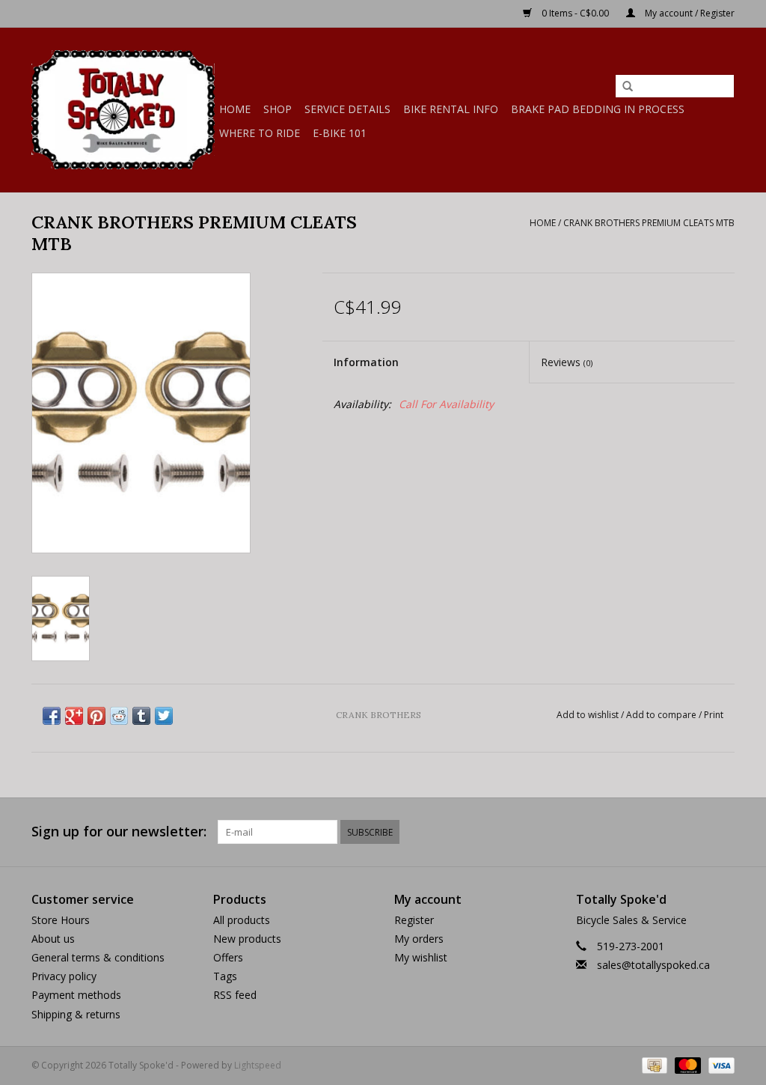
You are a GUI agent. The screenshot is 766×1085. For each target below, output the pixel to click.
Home (235, 109)
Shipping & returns (75, 1014)
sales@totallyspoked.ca (653, 965)
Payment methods (76, 995)
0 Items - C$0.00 (575, 13)
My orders (419, 938)
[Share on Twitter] (164, 716)
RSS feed (235, 995)
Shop (277, 109)
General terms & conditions (98, 957)
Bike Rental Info (450, 109)
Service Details (347, 109)
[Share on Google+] (74, 716)
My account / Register (689, 13)
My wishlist (420, 957)
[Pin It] (96, 716)
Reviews (566, 362)
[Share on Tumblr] (141, 716)
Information (366, 362)
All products (241, 920)
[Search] (627, 87)
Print (713, 714)
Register (414, 920)
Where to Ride (259, 133)
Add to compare (662, 714)
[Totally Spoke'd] (123, 109)
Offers (228, 957)
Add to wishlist (588, 714)
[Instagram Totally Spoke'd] (723, 832)
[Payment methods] (653, 1064)
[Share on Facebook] (52, 716)
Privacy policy (63, 976)
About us (53, 938)
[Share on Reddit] (119, 716)
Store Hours (60, 920)
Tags (225, 976)
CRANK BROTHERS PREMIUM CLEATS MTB (649, 222)
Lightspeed (257, 1065)
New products (247, 938)
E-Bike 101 (340, 133)
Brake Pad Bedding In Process (597, 109)
